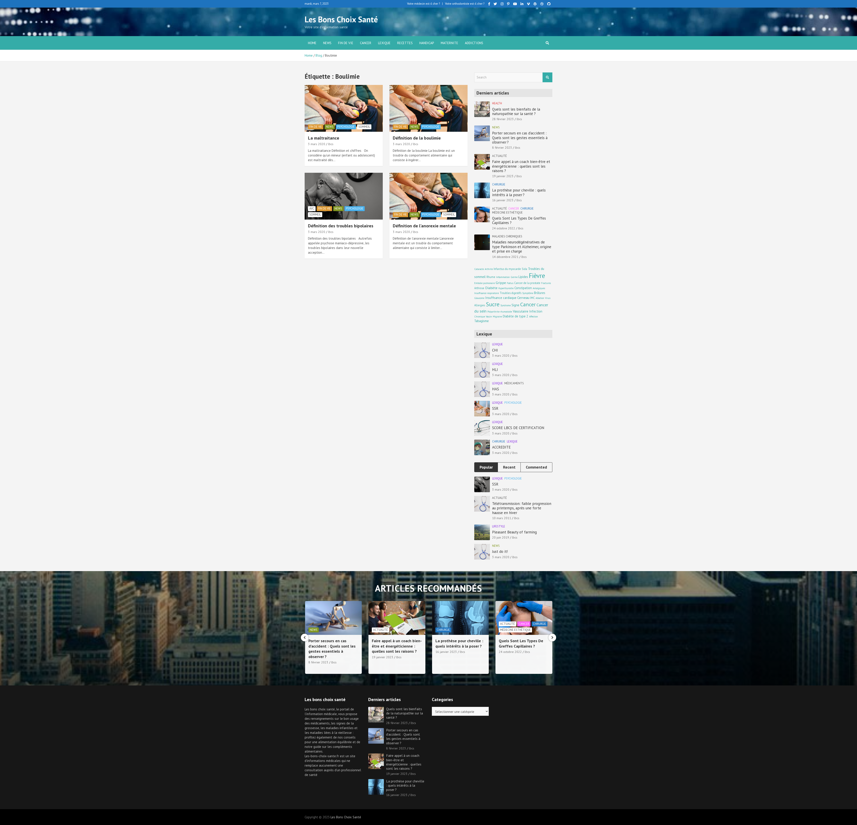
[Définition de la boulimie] (428, 108)
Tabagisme (481, 321)
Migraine (497, 316)
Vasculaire (520, 311)
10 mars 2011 (501, 518)
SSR (495, 408)
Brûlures (539, 293)
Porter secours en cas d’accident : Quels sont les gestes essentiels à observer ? (519, 138)
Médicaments (514, 383)
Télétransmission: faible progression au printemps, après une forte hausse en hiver (521, 508)
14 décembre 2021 (505, 257)
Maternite (449, 43)
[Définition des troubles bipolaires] (343, 196)
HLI (495, 369)
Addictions (474, 43)
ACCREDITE (501, 447)
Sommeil (364, 127)
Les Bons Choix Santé (341, 19)
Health (497, 103)
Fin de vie (345, 43)
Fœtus (510, 283)
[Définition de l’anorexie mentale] (428, 196)
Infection (535, 311)
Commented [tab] (536, 467)
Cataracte (479, 269)
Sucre (492, 304)
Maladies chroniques (507, 236)
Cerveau (523, 297)
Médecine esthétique (507, 212)
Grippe (501, 282)
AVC (311, 208)
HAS (495, 389)
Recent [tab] (509, 467)
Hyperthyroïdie (506, 288)
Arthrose (479, 288)
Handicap (426, 43)
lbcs (330, 144)
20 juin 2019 (500, 537)
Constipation (523, 288)
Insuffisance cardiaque (500, 298)
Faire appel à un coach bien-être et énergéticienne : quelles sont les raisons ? (521, 166)
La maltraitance (323, 138)
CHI (495, 350)
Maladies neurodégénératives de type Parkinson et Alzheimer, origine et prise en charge (521, 247)
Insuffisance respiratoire (486, 293)
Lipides (523, 277)
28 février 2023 (503, 119)
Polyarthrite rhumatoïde (499, 311)
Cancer (365, 43)
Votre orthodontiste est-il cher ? (464, 4)
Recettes (405, 43)
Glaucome (479, 298)
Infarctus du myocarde (507, 269)
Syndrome (505, 305)
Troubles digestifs (510, 293)
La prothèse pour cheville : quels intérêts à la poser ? (519, 192)
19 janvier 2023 (503, 176)
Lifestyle (498, 526)
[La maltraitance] (343, 108)
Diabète (491, 287)
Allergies (479, 305)
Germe (514, 277)
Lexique (384, 43)
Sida (524, 269)
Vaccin (489, 316)
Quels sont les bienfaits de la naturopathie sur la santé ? (516, 111)
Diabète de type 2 (515, 316)
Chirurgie (498, 184)
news (327, 43)
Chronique (479, 316)
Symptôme (527, 293)
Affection (533, 316)
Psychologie (346, 127)
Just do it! (500, 551)
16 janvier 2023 (503, 200)
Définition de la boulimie (417, 138)
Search (547, 77)
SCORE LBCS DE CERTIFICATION (518, 427)
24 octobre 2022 (503, 228)
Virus (547, 298)
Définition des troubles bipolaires (340, 226)
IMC (532, 298)
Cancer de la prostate (527, 283)
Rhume (491, 277)
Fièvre (537, 275)
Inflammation (503, 277)
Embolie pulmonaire (484, 283)
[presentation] (304, 637)
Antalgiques (539, 288)
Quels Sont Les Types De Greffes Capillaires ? (519, 220)
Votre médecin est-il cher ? (423, 4)
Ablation (540, 298)
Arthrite (489, 269)
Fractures (546, 283)
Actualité (499, 156)
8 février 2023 (502, 148)
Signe (515, 305)
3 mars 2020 (316, 144)
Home (312, 43)
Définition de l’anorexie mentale (424, 226)
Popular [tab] (486, 467)
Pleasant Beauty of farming (514, 532)
